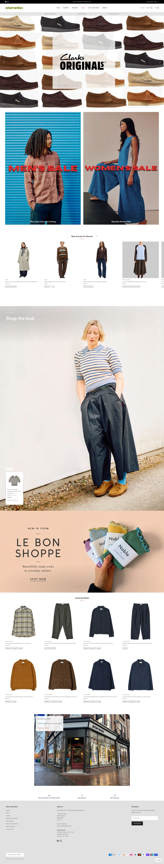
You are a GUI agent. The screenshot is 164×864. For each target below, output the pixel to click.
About (7, 813)
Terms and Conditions (12, 823)
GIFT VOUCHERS (93, 8)
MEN (58, 8)
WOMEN (66, 8)
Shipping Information (12, 818)
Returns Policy (10, 821)
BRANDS (75, 8)
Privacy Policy (10, 829)
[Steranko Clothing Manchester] (14, 7)
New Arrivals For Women (82, 236)
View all (82, 238)
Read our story (43, 728)
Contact (8, 815)
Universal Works (82, 598)
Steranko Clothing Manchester (17, 858)
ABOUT (104, 8)
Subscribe (137, 823)
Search (8, 810)
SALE (83, 8)
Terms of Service (10, 826)
